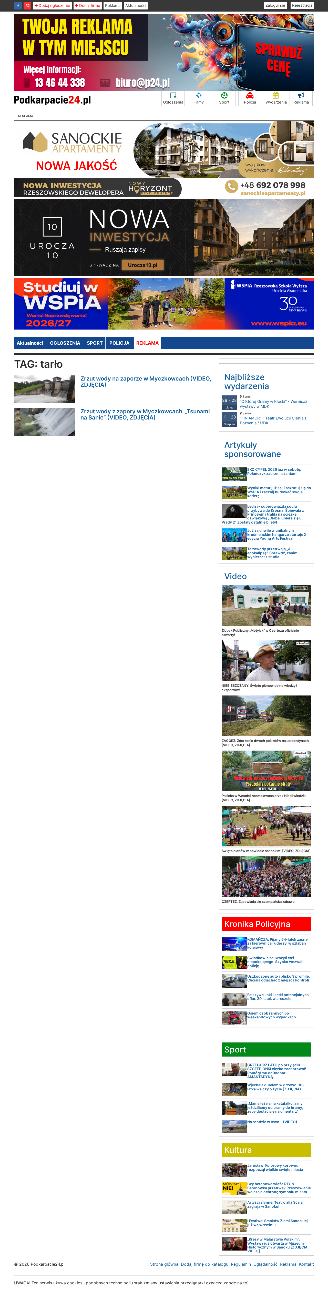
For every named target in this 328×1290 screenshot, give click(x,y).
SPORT (95, 343)
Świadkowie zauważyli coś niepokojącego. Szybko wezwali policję (275, 962)
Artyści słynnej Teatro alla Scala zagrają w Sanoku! (275, 1204)
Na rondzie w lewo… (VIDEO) (272, 1122)
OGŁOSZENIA (65, 343)
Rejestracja (302, 5)
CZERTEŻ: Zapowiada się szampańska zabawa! (258, 901)
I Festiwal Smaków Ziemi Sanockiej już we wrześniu (277, 1223)
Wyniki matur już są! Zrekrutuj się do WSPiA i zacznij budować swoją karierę (279, 492)
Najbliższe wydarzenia (246, 381)
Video (235, 576)
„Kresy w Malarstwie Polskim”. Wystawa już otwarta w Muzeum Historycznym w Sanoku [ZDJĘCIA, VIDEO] (278, 1245)
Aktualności (135, 5)
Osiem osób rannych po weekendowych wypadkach (271, 1015)
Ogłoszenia (173, 102)
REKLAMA (147, 343)
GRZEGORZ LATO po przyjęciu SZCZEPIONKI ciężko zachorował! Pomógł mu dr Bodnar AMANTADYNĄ (276, 1071)
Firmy (198, 102)
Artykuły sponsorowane (252, 449)
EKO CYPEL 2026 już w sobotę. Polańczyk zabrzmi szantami (274, 471)
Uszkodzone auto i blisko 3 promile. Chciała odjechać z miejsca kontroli (278, 978)
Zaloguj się (275, 5)
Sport (224, 102)
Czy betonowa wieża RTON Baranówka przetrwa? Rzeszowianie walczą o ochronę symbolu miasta (279, 1188)
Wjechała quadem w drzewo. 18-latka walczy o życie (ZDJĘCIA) (275, 1087)
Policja (250, 102)
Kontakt (306, 1264)
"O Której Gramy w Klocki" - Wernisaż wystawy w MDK (273, 402)
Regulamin (241, 1264)
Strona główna (164, 1264)
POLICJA (119, 343)
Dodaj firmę (89, 5)
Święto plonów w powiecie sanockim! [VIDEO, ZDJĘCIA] (266, 851)
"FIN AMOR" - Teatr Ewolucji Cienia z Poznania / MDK (273, 418)
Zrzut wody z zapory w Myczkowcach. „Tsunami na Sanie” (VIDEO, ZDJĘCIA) (145, 414)
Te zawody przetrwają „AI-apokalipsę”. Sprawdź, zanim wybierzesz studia (272, 553)
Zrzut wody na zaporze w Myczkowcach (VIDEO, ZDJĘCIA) (145, 381)
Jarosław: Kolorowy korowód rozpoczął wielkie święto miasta (275, 1167)
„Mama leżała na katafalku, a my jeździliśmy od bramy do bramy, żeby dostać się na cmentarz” (275, 1107)
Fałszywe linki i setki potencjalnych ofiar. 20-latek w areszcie (278, 996)
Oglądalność (265, 1264)
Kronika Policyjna (257, 924)
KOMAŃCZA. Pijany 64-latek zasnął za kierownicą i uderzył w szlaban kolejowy (278, 943)
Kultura (238, 1150)
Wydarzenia (276, 102)
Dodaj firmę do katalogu (204, 1264)
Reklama (112, 5)
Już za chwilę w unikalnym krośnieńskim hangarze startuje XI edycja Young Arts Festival (277, 534)
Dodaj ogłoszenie (54, 5)
